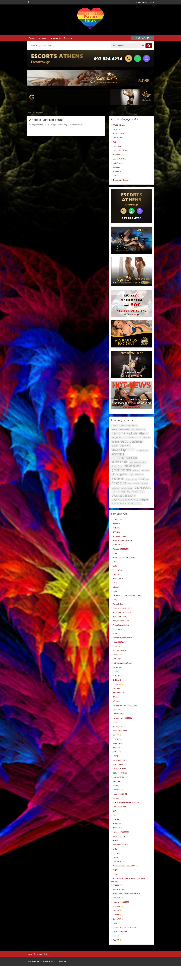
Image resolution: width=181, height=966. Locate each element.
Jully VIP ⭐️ (117, 735)
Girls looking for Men (120, 150)
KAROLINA (117, 667)
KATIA (115, 553)
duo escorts (133, 437)
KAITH (115, 756)
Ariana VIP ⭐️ (118, 906)
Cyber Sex (117, 129)
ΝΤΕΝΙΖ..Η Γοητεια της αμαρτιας (124, 927)
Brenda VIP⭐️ (118, 684)
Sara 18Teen (117, 570)
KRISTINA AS (118, 676)
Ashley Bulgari (118, 604)
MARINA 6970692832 (121, 832)
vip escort (142, 487)
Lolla (115, 566)
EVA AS (115, 786)
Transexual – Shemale (121, 180)
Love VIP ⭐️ (117, 519)
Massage (116, 167)
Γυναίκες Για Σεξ (123, 492)
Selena (115, 633)
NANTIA (116, 528)
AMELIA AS (117, 910)
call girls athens (118, 438)
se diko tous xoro (131, 479)
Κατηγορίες (42, 38)
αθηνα (144, 499)
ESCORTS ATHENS (124, 458)
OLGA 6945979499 (120, 773)
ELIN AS (116, 722)
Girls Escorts (117, 146)
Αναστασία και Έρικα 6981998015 (125, 866)
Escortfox (116, 646)
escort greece (123, 449)
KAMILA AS (117, 781)
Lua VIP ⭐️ (117, 915)
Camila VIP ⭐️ (118, 898)
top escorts (115, 488)
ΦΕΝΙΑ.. (116, 857)
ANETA (115, 870)
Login (151, 2)
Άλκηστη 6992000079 (121, 621)
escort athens (132, 441)
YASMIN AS (117, 824)
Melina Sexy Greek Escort (122, 663)
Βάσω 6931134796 (120, 807)
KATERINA (117, 659)
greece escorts (133, 466)
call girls (118, 433)
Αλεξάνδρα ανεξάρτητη (121, 625)
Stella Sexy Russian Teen (122, 608)
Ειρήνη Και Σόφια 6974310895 (124, 557)
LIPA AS (116, 587)
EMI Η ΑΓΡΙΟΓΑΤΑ (119, 769)
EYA (114, 562)
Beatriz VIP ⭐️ (118, 790)
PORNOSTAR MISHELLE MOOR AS (126, 802)
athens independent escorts (122, 429)
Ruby (115, 600)
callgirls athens (137, 433)
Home (29, 112)
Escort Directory (121, 445)
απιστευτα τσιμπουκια (119, 503)
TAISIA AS (116, 524)
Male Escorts (117, 163)
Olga (114, 815)
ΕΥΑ (114, 811)
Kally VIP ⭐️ (117, 739)
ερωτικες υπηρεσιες (134, 503)
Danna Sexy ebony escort (122, 638)
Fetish (115, 142)
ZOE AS (116, 936)
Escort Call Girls (119, 134)
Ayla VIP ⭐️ (117, 940)
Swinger (116, 176)
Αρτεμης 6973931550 (121, 549)
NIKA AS (116, 923)
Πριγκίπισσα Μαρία (120, 932)
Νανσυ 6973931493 (120, 777)
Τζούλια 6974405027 (120, 617)
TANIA (115, 697)
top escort (144, 483)
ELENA (115, 841)
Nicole (115, 591)
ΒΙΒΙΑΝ (115, 874)
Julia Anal (116, 688)
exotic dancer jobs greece (137, 462)
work (113, 492)
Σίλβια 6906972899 (120, 760)
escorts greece (119, 461)
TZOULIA (116, 532)
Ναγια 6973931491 (120, 794)
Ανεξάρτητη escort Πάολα (122, 612)
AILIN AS (116, 672)
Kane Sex (116, 155)
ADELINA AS (117, 885)
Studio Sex (117, 172)
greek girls (136, 470)
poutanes (118, 478)
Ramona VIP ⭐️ (119, 862)
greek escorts (121, 470)
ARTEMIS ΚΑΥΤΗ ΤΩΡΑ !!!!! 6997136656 (127, 595)
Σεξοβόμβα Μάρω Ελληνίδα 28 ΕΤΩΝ (126, 894)
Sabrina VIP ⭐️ (118, 714)
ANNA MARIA (118, 764)
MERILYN (116, 748)
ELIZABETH (117, 726)
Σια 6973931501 (119, 836)
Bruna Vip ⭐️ (118, 629)
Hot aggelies (120, 474)
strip (129, 483)
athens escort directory (129, 426)
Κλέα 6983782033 (119, 693)
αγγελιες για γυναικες (125, 499)
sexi (147, 479)
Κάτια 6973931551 (120, 650)
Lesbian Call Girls (119, 159)
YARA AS (116, 583)
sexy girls (119, 483)
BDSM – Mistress (119, 125)
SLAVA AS (116, 819)
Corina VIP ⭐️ (118, 919)
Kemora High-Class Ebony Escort (125, 705)
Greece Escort (117, 466)
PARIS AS (116, 798)
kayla (131, 475)
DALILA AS (117, 680)
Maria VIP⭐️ (117, 743)
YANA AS (116, 701)
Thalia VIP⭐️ (117, 828)
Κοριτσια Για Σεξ (138, 492)
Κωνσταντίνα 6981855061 (122, 718)
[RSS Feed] (29, 2)
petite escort (139, 475)
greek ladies (145, 470)
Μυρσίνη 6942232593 (121, 902)
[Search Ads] (148, 45)
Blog (47, 954)
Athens (115, 425)
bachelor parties (140, 429)
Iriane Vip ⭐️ (117, 545)
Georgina (116, 710)
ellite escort (146, 437)
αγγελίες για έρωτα (123, 495)
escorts (118, 454)
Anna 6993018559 (120, 536)
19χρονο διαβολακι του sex (123, 541)
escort (115, 441)
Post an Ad (142, 38)
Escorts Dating (118, 138)
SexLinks (68, 38)
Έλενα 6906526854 (120, 731)
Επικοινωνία (56, 38)
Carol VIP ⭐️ (117, 655)
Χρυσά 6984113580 (120, 642)
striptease (136, 483)
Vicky (115, 849)
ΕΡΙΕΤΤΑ (116, 574)
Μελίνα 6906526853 (120, 845)
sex (141, 478)
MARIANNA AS (118, 889)
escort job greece (142, 450)
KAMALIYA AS (118, 579)
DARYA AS (117, 752)
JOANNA (116, 853)
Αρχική (32, 38)
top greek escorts (127, 488)
